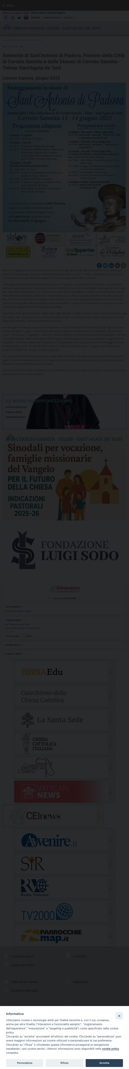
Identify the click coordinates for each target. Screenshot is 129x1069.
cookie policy (110, 1048)
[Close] (119, 1015)
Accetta (104, 1062)
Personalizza (24, 1062)
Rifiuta (64, 1062)
